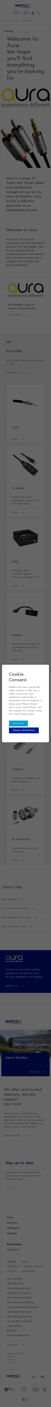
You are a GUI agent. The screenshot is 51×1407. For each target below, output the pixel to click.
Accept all (18, 723)
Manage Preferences (24, 730)
